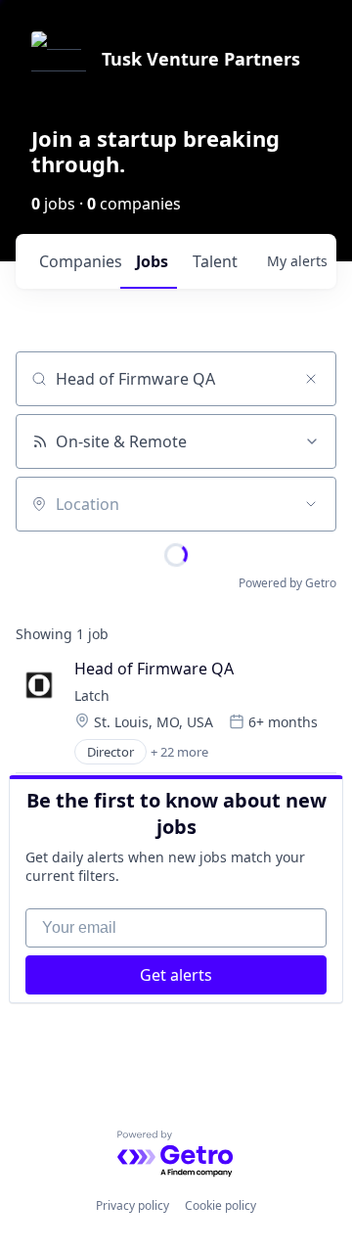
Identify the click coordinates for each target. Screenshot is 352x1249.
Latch (92, 695)
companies (79, 261)
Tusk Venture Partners (201, 58)
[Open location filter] (310, 504)
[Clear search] (310, 378)
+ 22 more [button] (179, 752)
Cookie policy (220, 1205)
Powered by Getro (287, 583)
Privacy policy (132, 1205)
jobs (152, 261)
